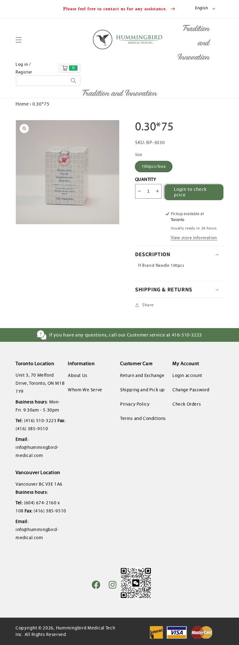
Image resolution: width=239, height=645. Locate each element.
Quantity (145, 179)
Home (22, 104)
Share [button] (148, 305)
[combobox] (48, 80)
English (201, 8)
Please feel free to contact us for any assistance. (116, 9)
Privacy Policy (134, 404)
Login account (187, 375)
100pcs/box (154, 166)
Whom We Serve (85, 390)
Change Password (190, 390)
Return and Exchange (142, 375)
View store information (194, 237)
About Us (77, 375)
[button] (22, 40)
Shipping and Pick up (142, 390)
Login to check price (190, 192)
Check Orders (186, 404)
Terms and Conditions (143, 418)
